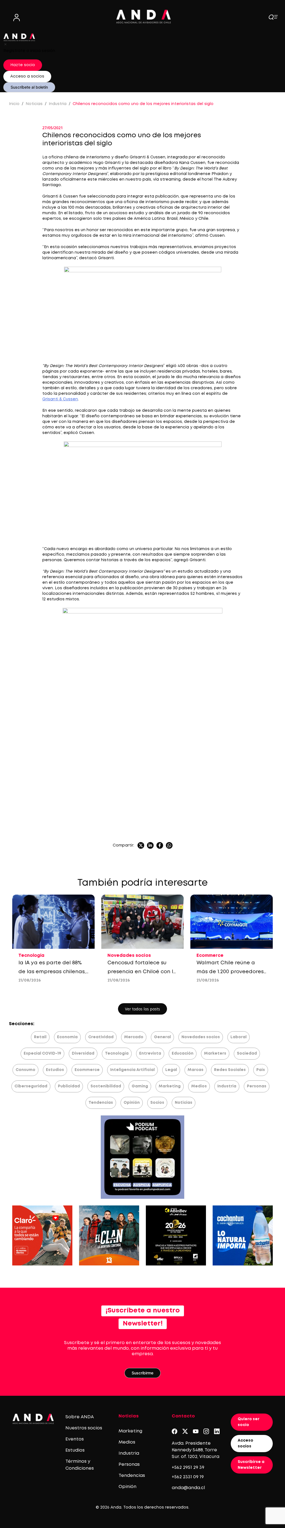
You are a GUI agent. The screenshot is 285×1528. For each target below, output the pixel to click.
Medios (199, 1086)
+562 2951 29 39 (188, 1467)
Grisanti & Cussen (60, 399)
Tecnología (117, 1053)
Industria (58, 104)
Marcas (195, 1070)
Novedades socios (200, 1037)
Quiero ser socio (248, 1422)
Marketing (170, 1086)
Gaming (140, 1086)
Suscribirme (142, 1372)
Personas (256, 1086)
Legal (171, 1070)
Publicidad (69, 1086)
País (260, 1070)
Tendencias (101, 1102)
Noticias (34, 104)
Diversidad (83, 1053)
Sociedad (247, 1053)
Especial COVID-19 (42, 1053)
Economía (67, 1037)
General (162, 1037)
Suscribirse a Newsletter (251, 1464)
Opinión (132, 1102)
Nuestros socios (83, 1428)
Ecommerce (87, 1070)
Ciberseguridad (30, 1086)
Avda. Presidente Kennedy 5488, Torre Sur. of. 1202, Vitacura (195, 1450)
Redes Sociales (230, 1070)
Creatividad (101, 1037)
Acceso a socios (27, 76)
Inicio (14, 104)
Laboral (238, 1037)
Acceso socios (245, 1443)
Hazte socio (22, 65)
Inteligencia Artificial (132, 1070)
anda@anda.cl (188, 1488)
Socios (157, 1102)
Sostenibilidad (105, 1086)
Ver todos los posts (142, 1009)
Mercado (133, 1037)
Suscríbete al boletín (29, 87)
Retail (40, 1037)
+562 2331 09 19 (188, 1477)
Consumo (25, 1070)
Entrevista (150, 1053)
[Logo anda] (143, 16)
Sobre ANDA (79, 1417)
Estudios (55, 1070)
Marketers (215, 1053)
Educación (182, 1053)
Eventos (74, 1439)
